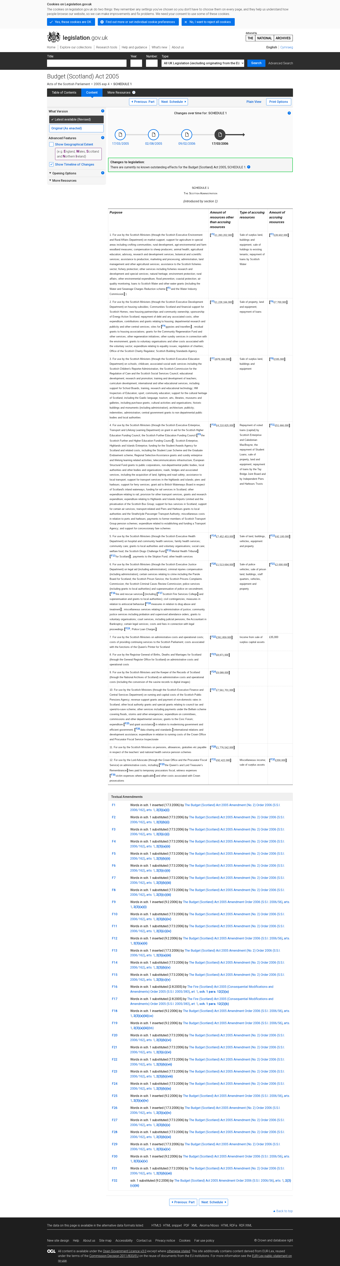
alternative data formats (118, 1225)
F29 (162, 764)
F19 (128, 628)
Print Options (278, 102)
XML (194, 1225)
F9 (199, 434)
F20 (214, 563)
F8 (272, 358)
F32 (273, 759)
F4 (163, 325)
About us (89, 1240)
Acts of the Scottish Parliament (68, 84)
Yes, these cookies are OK (73, 22)
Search (256, 63)
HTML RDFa (229, 1225)
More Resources (118, 92)
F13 (113, 555)
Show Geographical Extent (74, 144)
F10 (214, 424)
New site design (58, 1240)
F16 (113, 593)
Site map (105, 1240)
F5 (213, 301)
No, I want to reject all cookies (210, 22)
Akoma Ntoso (209, 1225)
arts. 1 (150, 810)
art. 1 (194, 991)
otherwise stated (178, 1251)
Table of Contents (64, 92)
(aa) (150, 1016)
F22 (214, 636)
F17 (160, 593)
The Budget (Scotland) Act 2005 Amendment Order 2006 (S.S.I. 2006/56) (233, 902)
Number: (152, 56)
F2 (213, 234)
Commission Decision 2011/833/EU (114, 1256)
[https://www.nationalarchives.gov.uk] (269, 35)
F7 (213, 358)
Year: (134, 56)
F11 (273, 424)
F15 (273, 535)
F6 (272, 301)
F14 (214, 535)
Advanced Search (280, 63)
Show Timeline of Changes (74, 164)
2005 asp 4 (101, 84)
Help (76, 1240)
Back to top (284, 1211)
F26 (138, 728)
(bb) (151, 1028)
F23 (214, 654)
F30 (113, 774)
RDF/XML (245, 1225)
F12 (169, 550)
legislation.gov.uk (79, 32)
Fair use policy (204, 1240)
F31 (214, 759)
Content (92, 92)
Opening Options (62, 173)
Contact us (144, 1240)
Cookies (184, 1240)
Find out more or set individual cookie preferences (140, 22)
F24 (214, 671)
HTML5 (156, 1225)
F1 (169, 287)
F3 (272, 234)
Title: (50, 56)
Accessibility (124, 1240)
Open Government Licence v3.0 (124, 1251)
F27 (214, 689)
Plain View (254, 102)
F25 (127, 723)
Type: (165, 56)
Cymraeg (286, 47)
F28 (214, 746)
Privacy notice (165, 1240)
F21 (273, 563)
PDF (186, 1225)
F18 (148, 603)
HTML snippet (172, 1225)
